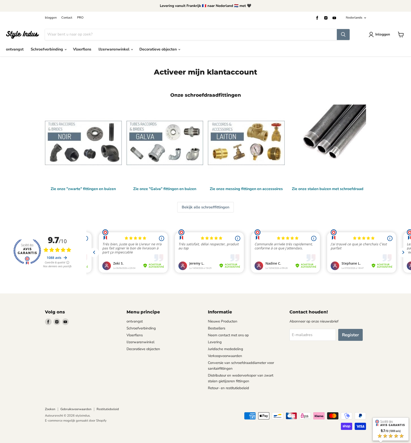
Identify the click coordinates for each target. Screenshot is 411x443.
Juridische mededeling (225, 349)
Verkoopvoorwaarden (225, 355)
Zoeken (50, 409)
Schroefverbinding (47, 49)
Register (350, 335)
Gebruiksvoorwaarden (75, 409)
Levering (215, 342)
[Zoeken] (343, 34)
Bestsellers (216, 328)
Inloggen (382, 34)
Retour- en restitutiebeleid (228, 388)
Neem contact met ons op (228, 335)
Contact (66, 18)
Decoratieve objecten (158, 49)
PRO (80, 18)
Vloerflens (82, 49)
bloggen (51, 18)
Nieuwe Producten (222, 321)
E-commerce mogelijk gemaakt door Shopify (76, 420)
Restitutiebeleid (108, 409)
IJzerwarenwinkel (114, 49)
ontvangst (15, 49)
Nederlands (354, 17)
